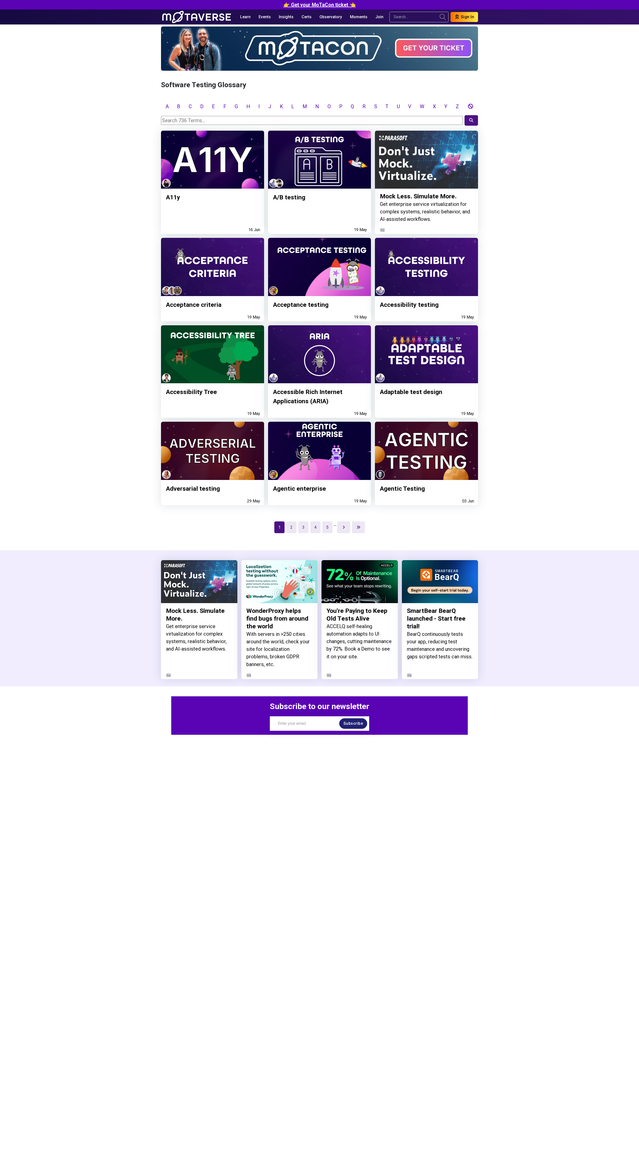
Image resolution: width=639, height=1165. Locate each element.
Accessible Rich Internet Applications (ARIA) (307, 396)
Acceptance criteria (193, 304)
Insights (286, 16)
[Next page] (343, 527)
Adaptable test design (411, 391)
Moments (358, 16)
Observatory (331, 16)
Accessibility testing (409, 304)
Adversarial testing (193, 488)
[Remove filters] (470, 106)
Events (265, 16)
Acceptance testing (300, 304)
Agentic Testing (402, 488)
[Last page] (358, 527)
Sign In (467, 16)
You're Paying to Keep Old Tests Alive (356, 614)
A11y (173, 197)
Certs (307, 16)
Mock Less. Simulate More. (418, 196)
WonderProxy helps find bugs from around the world (277, 618)
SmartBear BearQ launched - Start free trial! (436, 618)
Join (379, 16)
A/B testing (289, 197)
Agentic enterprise (299, 488)
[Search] (471, 120)
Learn (245, 16)
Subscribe (353, 723)
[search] (443, 17)
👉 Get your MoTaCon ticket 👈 (320, 5)
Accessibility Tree (191, 391)
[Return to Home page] (196, 16)
